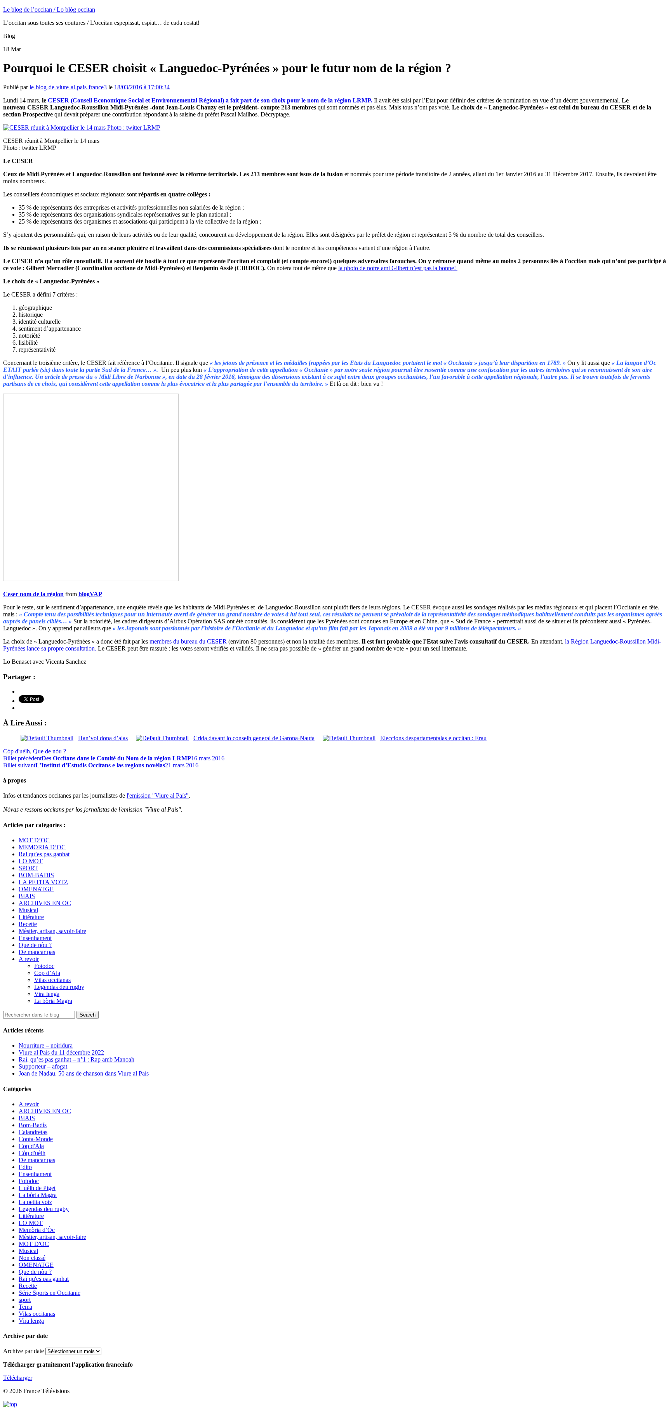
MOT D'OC (34, 1244)
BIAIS (27, 896)
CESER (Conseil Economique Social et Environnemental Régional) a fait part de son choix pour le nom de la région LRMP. (210, 100)
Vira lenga (46, 994)
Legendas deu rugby (59, 987)
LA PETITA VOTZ (43, 882)
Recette (28, 924)
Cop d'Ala (31, 1146)
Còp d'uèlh (16, 751)
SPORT (28, 868)
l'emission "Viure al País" (158, 795)
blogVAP (90, 594)
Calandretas (33, 1132)
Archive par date (23, 1351)
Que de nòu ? (49, 751)
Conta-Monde (36, 1139)
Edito (25, 1167)
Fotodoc (44, 966)
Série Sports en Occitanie (49, 1292)
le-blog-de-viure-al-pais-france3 (68, 87)
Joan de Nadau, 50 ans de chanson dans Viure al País (84, 1073)
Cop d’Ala (47, 973)
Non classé (32, 1257)
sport (25, 1299)
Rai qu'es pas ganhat (44, 1278)
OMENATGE (36, 889)
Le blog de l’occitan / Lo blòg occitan (49, 9)
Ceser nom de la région (33, 594)
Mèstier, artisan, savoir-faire (52, 931)
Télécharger (17, 1377)
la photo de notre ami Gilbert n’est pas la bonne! (397, 268)
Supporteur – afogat (43, 1066)
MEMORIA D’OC (42, 847)
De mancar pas (37, 952)
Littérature (31, 917)
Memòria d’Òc (37, 1230)
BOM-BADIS (36, 875)
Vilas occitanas (52, 980)
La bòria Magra (53, 1001)
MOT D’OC (34, 840)
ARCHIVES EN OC (45, 903)
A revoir (29, 959)
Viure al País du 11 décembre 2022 (61, 1052)
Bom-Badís (33, 1125)
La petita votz (35, 1202)
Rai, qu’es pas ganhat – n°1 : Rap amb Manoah (76, 1059)
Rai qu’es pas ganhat (44, 854)
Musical (28, 910)
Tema (25, 1306)
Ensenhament (35, 938)
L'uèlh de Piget (37, 1188)
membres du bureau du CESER (188, 641)
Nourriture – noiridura (46, 1045)
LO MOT (31, 861)
